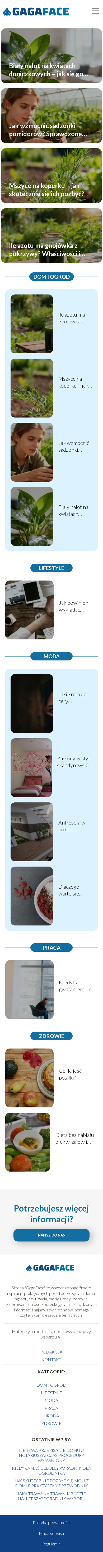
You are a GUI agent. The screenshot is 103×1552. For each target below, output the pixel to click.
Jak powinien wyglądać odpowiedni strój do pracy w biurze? (78, 606)
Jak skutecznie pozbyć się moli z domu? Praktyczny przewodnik (51, 1483)
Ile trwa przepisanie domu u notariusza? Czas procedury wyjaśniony (51, 1455)
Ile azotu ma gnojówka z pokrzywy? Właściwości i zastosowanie (44, 249)
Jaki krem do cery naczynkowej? (73, 697)
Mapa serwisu (51, 1533)
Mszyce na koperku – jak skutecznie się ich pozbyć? (46, 189)
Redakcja (51, 1351)
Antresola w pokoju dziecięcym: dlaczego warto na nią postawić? (75, 826)
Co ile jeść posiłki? (70, 1074)
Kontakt (51, 1359)
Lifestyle (51, 568)
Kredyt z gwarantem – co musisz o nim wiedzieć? (77, 986)
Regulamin (51, 1543)
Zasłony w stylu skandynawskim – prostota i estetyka (75, 762)
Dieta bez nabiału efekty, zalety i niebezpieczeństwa (76, 1138)
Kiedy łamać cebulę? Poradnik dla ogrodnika (51, 1470)
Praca (51, 947)
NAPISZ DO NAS (51, 1235)
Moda (52, 656)
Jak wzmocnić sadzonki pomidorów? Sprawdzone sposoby (45, 129)
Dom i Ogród (52, 276)
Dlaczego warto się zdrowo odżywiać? (69, 890)
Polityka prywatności (51, 1522)
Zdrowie (51, 1036)
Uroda (51, 1415)
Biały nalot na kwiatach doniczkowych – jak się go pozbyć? (46, 70)
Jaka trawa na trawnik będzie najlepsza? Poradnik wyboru (51, 1496)
